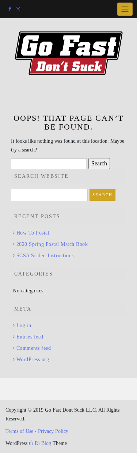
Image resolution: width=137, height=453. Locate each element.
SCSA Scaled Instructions (45, 255)
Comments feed (33, 348)
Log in (23, 325)
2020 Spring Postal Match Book (52, 244)
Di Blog (42, 443)
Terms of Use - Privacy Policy (36, 431)
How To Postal (32, 233)
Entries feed (29, 337)
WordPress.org (32, 359)
